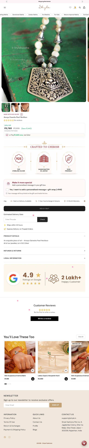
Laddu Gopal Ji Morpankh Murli (48, 376)
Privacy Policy (9, 418)
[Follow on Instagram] (9, 437)
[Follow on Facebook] (5, 437)
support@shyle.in (69, 418)
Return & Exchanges (12, 426)
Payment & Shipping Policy (14, 430)
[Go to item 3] (25, 107)
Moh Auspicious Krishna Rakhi (15, 376)
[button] (9, 120)
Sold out (44, 209)
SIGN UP (55, 405)
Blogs (35, 430)
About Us (36, 418)
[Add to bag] (32, 378)
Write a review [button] (44, 318)
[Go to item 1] (6, 107)
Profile (35, 426)
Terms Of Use (9, 422)
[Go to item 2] (15, 107)
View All (80, 337)
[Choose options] (32, 370)
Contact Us (37, 422)
